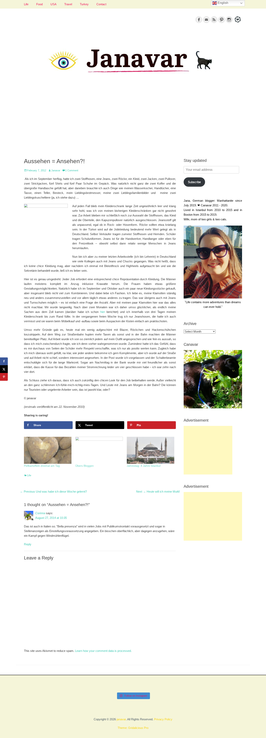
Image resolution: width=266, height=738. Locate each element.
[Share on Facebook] (4, 361)
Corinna (40, 513)
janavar (121, 719)
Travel (68, 4)
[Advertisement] (133, 121)
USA (53, 4)
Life (26, 4)
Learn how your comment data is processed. (103, 650)
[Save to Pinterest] (4, 377)
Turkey (84, 4)
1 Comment (71, 170)
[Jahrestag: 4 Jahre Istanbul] (150, 450)
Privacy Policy (163, 719)
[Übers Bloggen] (99, 450)
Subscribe (194, 182)
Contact (101, 4)
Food (39, 4)
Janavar (55, 170)
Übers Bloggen (84, 465)
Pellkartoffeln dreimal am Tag (42, 465)
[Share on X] (4, 369)
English (222, 2)
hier (102, 311)
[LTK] (237, 23)
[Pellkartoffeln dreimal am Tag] (47, 450)
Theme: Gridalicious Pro (133, 727)
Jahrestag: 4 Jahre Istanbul (143, 465)
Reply (27, 544)
